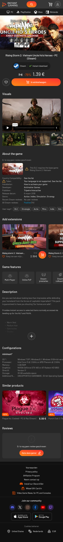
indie (52, 209)
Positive (27, 202)
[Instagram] (28, 507)
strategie (26, 209)
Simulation (41, 196)
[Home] (10, 4)
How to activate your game (35, 184)
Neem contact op (31, 479)
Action (27, 196)
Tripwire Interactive (32, 190)
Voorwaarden (31, 467)
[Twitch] (51, 507)
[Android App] (42, 516)
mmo (44, 209)
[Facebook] (35, 507)
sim (59, 209)
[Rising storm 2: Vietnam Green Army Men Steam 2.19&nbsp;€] (24, 236)
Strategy (50, 196)
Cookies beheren (31, 526)
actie (36, 209)
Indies (33, 196)
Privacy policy (31, 471)
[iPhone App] (21, 516)
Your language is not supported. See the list (43, 181)
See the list (29, 178)
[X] (20, 507)
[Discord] (12, 507)
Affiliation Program (31, 475)
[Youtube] (43, 507)
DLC (16, 209)
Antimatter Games (32, 187)
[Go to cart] (50, 4)
